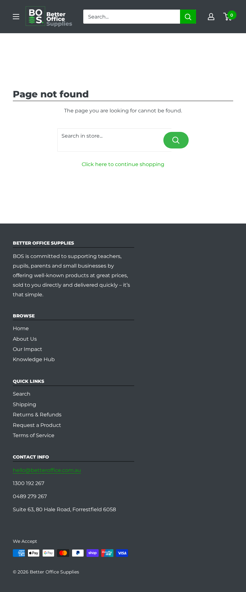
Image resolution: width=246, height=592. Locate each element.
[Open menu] (16, 16)
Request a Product (37, 425)
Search (21, 394)
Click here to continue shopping (123, 164)
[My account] (211, 16)
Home (21, 328)
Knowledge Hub (34, 359)
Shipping (24, 404)
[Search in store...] (176, 140)
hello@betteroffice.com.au (47, 470)
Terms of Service (33, 435)
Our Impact (27, 349)
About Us (25, 339)
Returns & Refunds (37, 415)
